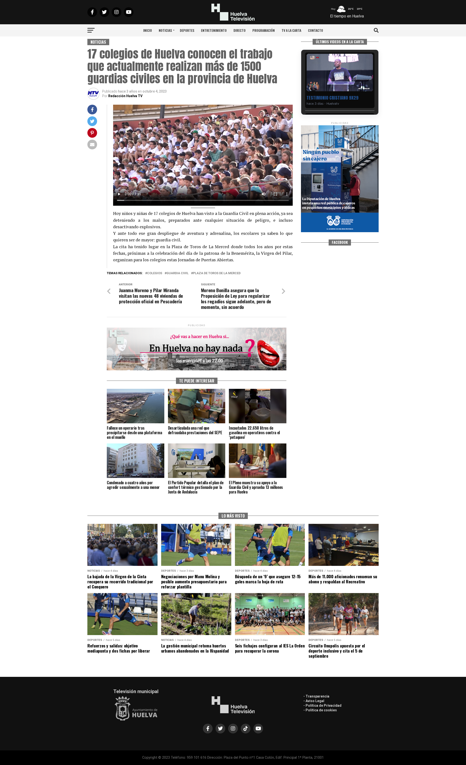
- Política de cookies (320, 710)
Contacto (315, 30)
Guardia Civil (177, 273)
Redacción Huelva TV (125, 96)
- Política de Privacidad (322, 705)
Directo (239, 30)
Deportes (187, 30)
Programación (263, 30)
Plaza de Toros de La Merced (217, 273)
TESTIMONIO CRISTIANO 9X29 (332, 97)
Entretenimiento (214, 30)
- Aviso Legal (313, 701)
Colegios (154, 273)
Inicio (147, 30)
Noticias (165, 30)
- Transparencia (316, 696)
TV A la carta (291, 30)
